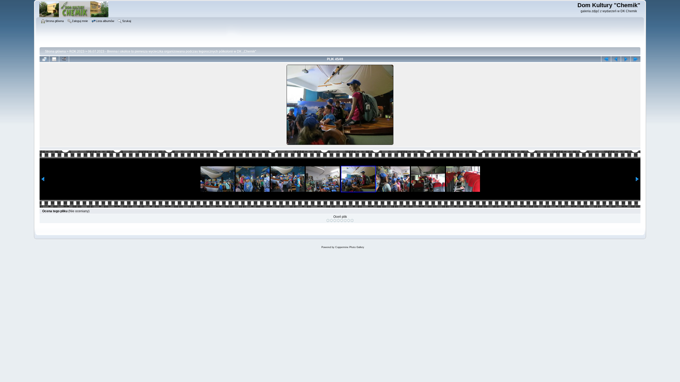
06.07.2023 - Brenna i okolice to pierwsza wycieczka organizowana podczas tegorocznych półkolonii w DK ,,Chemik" (172, 51)
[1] (328, 220)
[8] (352, 220)
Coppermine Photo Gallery (349, 247)
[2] (331, 220)
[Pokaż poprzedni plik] (616, 59)
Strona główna (55, 51)
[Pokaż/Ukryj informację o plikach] (54, 59)
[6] (345, 220)
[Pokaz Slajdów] (64, 59)
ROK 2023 (76, 51)
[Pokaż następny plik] (626, 59)
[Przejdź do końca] (635, 59)
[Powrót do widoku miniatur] (44, 59)
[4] (338, 220)
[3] (335, 220)
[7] (348, 220)
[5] (341, 220)
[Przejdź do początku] (606, 59)
